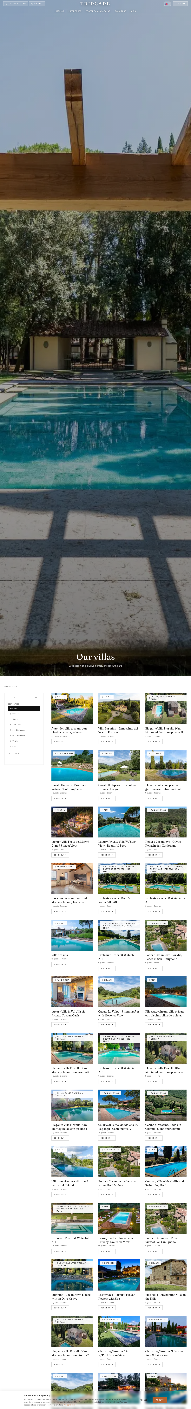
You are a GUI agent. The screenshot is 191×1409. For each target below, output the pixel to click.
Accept (160, 1400)
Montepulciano (18, 735)
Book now (59, 742)
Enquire (38, 4)
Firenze (15, 714)
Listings (59, 11)
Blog (133, 11)
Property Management (98, 11)
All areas (13, 708)
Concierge (120, 11)
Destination (14, 704)
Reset (37, 698)
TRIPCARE (95, 3)
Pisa (14, 746)
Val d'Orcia (16, 724)
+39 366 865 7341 (17, 4)
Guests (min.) (14, 753)
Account (180, 4)
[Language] (167, 4)
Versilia (15, 741)
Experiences (75, 11)
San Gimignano (18, 730)
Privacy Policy (69, 1405)
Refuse (143, 1400)
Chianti (15, 719)
